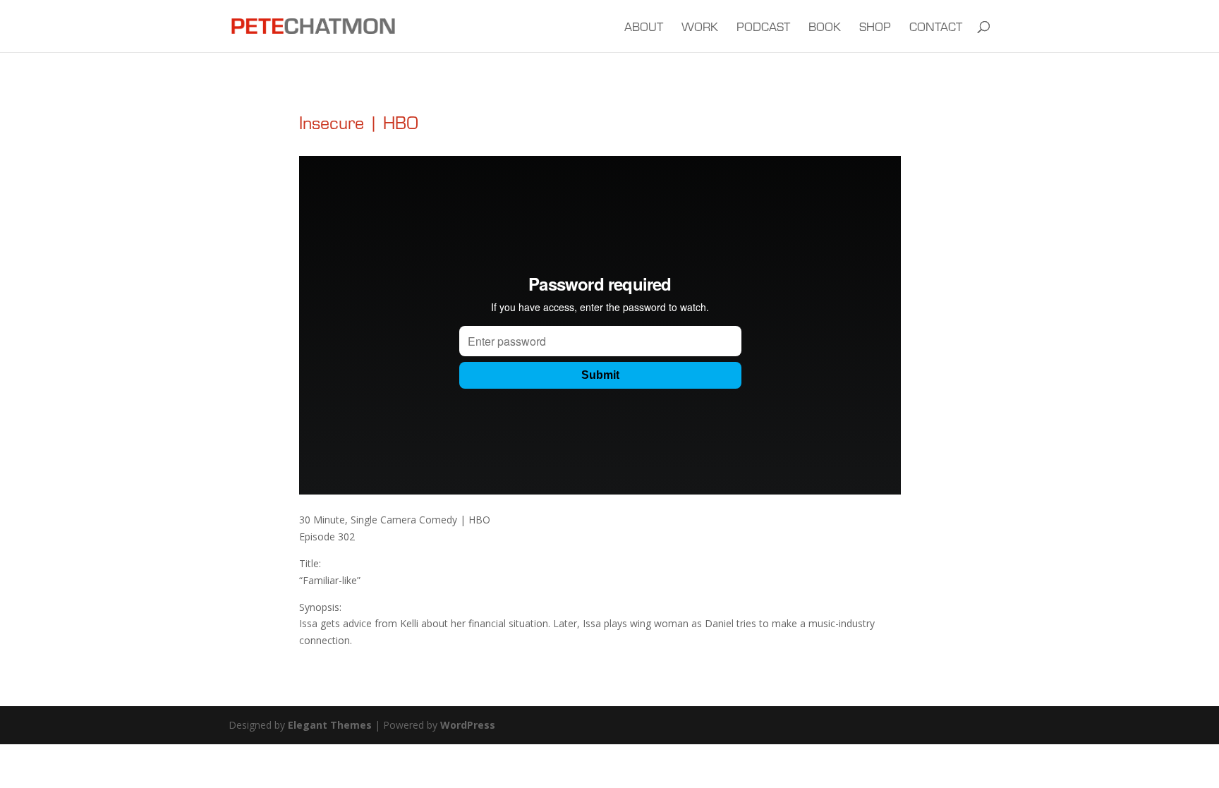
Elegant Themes (330, 725)
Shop (875, 28)
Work (699, 28)
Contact (935, 28)
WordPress (467, 725)
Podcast (763, 28)
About (643, 28)
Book (824, 28)
